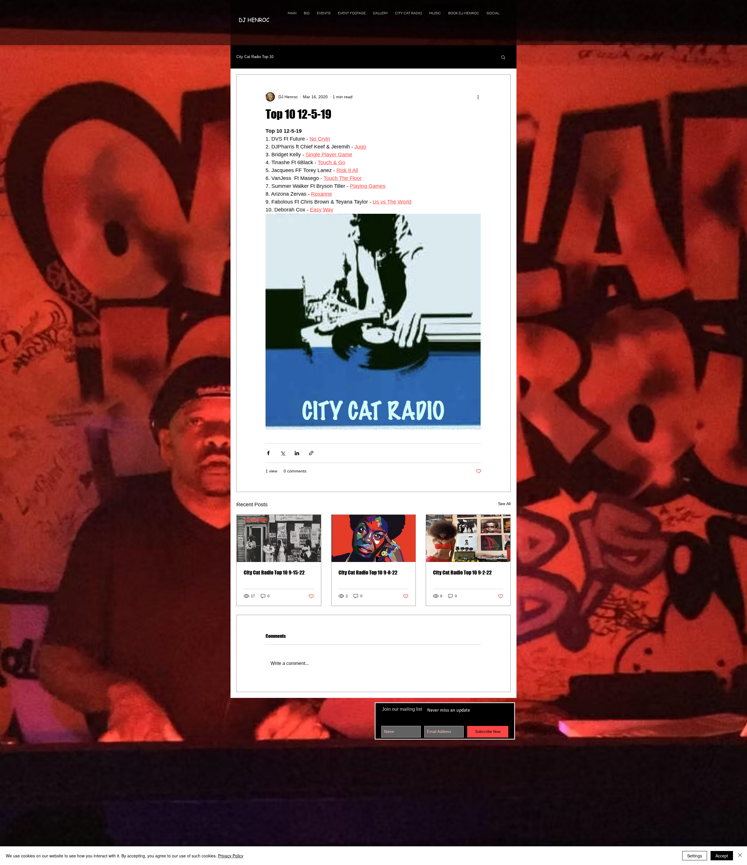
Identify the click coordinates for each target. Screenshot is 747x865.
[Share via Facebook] (268, 453)
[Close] (739, 855)
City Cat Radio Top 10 (254, 57)
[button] (503, 57)
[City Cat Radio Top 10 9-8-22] (373, 538)
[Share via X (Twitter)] (282, 453)
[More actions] (477, 96)
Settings (694, 856)
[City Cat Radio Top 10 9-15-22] (279, 538)
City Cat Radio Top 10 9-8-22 (367, 572)
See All (504, 503)
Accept (721, 856)
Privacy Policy (230, 856)
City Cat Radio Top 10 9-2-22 (462, 572)
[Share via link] (311, 453)
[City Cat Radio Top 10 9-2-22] (468, 538)
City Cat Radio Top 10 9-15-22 (274, 572)
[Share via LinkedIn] (297, 453)
